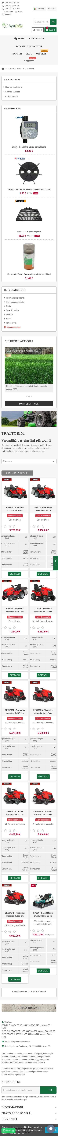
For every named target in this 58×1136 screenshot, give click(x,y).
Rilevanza (7, 461)
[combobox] (45, 22)
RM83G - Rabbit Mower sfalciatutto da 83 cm (43, 914)
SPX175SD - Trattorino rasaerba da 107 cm (15, 711)
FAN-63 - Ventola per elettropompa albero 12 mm (29, 189)
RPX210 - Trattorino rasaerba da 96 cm (14, 508)
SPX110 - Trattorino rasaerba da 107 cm (43, 610)
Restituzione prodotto (15, 302)
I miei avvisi (11, 323)
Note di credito (12, 310)
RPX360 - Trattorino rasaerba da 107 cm (15, 610)
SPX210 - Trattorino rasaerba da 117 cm (14, 813)
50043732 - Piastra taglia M (29, 232)
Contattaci (8, 12)
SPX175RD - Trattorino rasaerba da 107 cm (43, 711)
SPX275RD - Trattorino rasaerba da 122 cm (15, 914)
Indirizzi (9, 314)
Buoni (8, 319)
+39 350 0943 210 (12, 3)
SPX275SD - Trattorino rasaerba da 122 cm (43, 813)
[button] (29, 396)
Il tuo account (15, 290)
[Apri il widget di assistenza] (51, 1129)
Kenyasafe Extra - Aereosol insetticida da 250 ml (29, 274)
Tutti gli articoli (29, 404)
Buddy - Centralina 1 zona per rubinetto (29, 147)
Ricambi (7, 15)
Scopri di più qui (16, 1133)
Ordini (8, 306)
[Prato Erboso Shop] (12, 25)
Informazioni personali (15, 298)
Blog (20, 12)
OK (50, 1090)
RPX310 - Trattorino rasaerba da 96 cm (43, 508)
